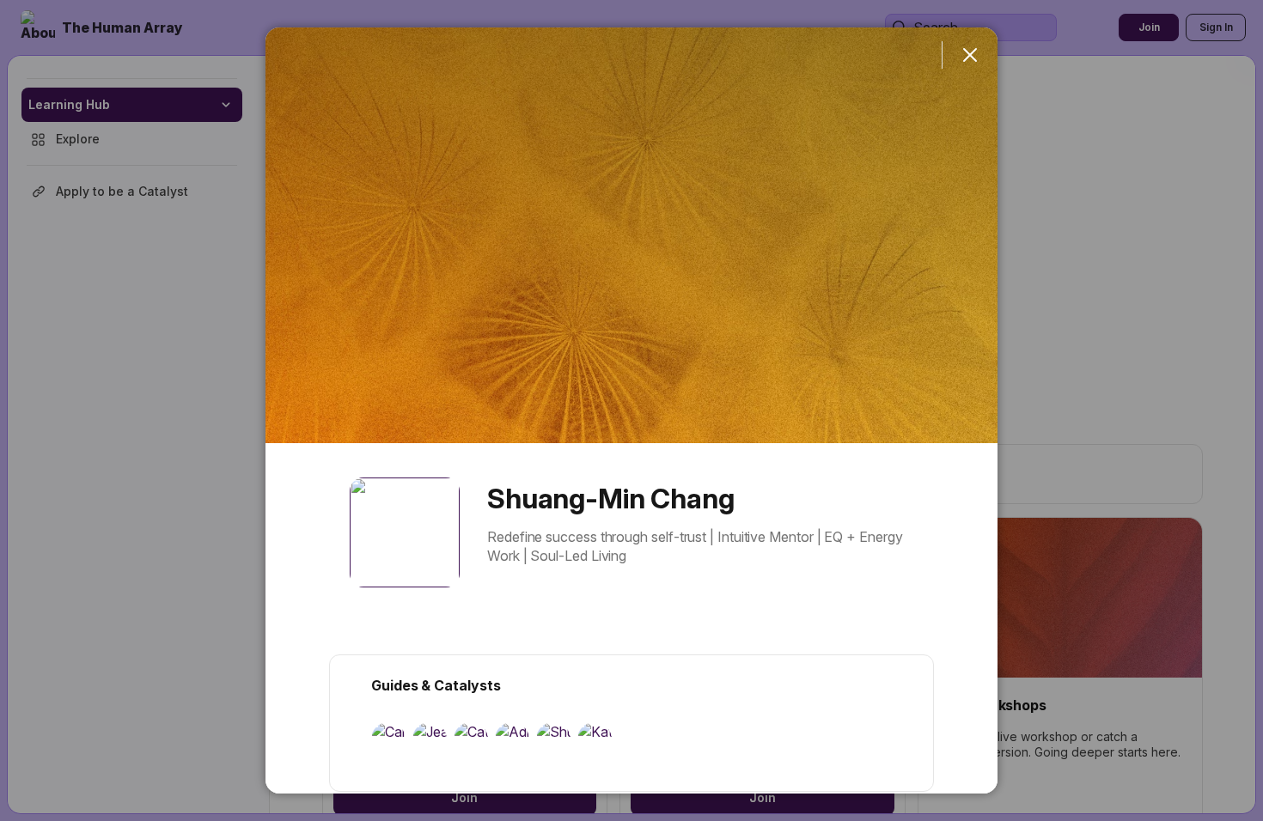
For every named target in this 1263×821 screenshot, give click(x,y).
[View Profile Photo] (405, 532)
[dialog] (631, 410)
